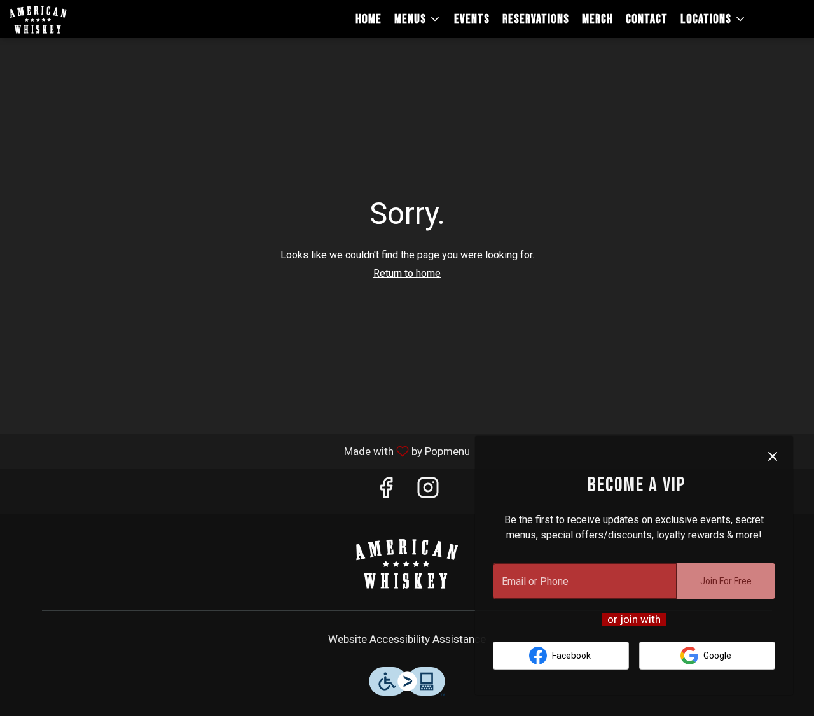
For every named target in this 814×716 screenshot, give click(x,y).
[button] (418, 19)
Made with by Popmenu (240, 451)
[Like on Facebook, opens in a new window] (386, 491)
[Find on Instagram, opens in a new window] (428, 491)
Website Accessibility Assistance (407, 639)
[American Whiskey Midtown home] (67, 19)
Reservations (535, 19)
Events (472, 19)
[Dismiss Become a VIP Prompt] (772, 456)
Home (368, 19)
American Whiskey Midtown (407, 562)
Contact (647, 19)
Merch (597, 19)
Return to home (407, 273)
